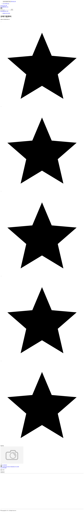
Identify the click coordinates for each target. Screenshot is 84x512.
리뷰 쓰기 (2, 472)
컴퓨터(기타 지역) (6, 13)
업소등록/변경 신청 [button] (4, 6)
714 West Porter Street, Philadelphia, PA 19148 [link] (10, 466)
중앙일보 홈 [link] (13, 1)
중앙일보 (3, 5)
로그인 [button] (4, 3)
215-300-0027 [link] (4, 464)
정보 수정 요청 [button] (3, 467)
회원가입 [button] (7, 3)
